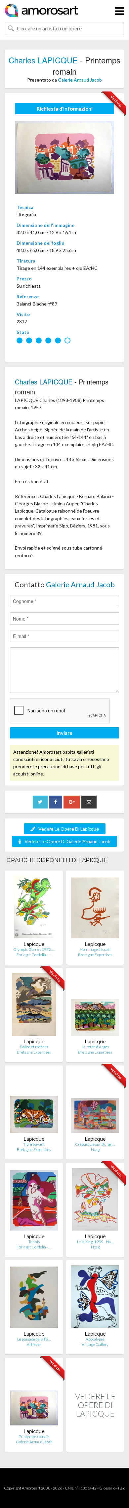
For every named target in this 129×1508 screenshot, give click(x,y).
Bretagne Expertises (95, 954)
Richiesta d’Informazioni (65, 109)
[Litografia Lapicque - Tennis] (34, 1200)
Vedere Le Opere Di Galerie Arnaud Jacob (67, 841)
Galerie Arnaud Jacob (80, 80)
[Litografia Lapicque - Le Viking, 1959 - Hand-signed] (95, 1200)
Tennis (34, 1241)
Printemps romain (34, 1436)
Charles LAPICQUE (43, 60)
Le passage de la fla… (34, 1339)
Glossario (107, 1488)
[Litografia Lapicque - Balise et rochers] (34, 1006)
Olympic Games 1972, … (34, 949)
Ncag (95, 1149)
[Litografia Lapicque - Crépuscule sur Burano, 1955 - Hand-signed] (95, 1103)
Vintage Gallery (95, 1344)
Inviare (64, 733)
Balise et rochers (34, 1046)
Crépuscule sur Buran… (95, 1144)
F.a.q (121, 1488)
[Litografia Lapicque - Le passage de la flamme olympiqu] (34, 1298)
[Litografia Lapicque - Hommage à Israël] (95, 908)
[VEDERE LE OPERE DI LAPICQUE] (95, 1445)
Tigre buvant (34, 1144)
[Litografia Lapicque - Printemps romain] (34, 1395)
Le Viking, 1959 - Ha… (95, 1241)
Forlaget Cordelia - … (34, 954)
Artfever (34, 1344)
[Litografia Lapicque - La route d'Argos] (95, 1006)
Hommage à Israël (95, 949)
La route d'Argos (95, 1046)
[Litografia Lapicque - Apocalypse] (95, 1298)
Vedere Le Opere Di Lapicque (68, 829)
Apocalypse (95, 1339)
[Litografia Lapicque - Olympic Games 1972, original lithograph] (34, 908)
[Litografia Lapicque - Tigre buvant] (34, 1103)
